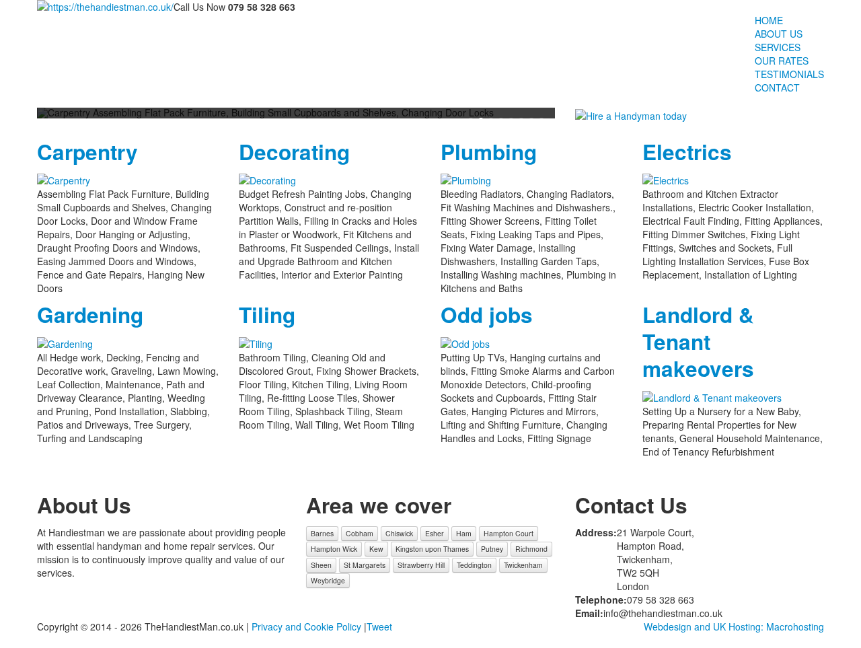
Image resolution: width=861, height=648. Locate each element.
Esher (434, 533)
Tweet (379, 626)
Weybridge (328, 580)
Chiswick (399, 533)
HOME (769, 20)
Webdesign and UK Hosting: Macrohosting (734, 626)
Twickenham (523, 565)
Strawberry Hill (421, 565)
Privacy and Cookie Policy (306, 626)
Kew (376, 549)
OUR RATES (782, 60)
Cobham (359, 533)
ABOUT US (778, 33)
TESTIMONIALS (789, 74)
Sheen (321, 565)
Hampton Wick (334, 549)
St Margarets (364, 565)
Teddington (474, 565)
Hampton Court (508, 533)
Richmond (531, 549)
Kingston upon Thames (432, 549)
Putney (492, 549)
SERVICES (777, 47)
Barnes (322, 533)
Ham (464, 533)
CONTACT (777, 87)
